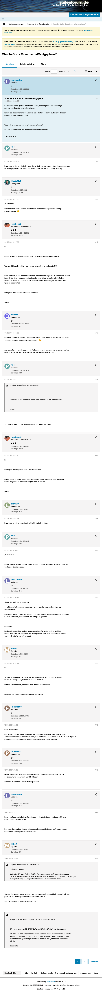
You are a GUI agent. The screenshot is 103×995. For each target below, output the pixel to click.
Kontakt (34, 973)
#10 (96, 597)
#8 (96, 518)
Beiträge (9, 64)
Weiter (94, 961)
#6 (96, 379)
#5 (96, 333)
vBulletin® (51, 981)
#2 (96, 161)
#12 (96, 725)
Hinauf (96, 973)
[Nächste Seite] (75, 71)
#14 (96, 812)
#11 (96, 663)
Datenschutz (47, 973)
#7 (96, 455)
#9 (96, 550)
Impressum (85, 973)
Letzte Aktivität (27, 64)
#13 (96, 770)
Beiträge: (14, 91)
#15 (96, 859)
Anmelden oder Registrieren (83, 14)
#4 (96, 242)
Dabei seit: (15, 89)
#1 (97, 98)
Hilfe (26, 973)
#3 (96, 199)
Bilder (44, 64)
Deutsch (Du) (10, 973)
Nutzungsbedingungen (66, 973)
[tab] (9, 64)
